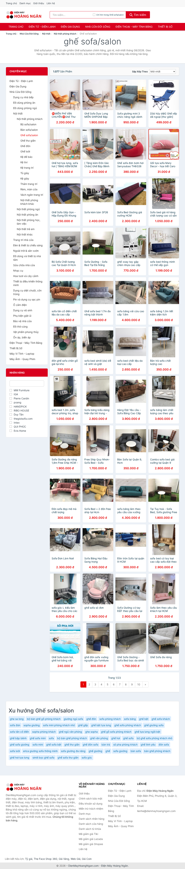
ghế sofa (128, 738)
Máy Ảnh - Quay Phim (22, 359)
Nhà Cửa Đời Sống (97, 26)
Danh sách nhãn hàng (91, 818)
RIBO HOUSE (21, 410)
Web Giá (75, 858)
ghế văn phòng (99, 738)
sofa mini (38, 744)
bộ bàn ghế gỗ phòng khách (44, 718)
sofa (51, 738)
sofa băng (130, 718)
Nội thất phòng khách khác (29, 202)
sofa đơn (15, 725)
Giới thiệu (38, 3)
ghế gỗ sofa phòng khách (116, 731)
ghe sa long (17, 718)
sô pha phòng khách (125, 744)
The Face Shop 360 (45, 858)
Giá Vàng (64, 858)
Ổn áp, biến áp (22, 337)
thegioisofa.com (23, 418)
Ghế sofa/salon (29, 135)
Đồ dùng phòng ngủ (25, 108)
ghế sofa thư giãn (68, 757)
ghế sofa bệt (53, 744)
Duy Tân (18, 414)
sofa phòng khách (110, 718)
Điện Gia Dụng (70, 26)
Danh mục (25, 3)
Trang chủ (11, 3)
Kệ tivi (23, 162)
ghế (108, 751)
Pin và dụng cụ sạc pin (26, 299)
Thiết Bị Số (165, 26)
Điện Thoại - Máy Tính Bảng (134, 26)
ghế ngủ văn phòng (70, 731)
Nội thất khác (25, 234)
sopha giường (31, 725)
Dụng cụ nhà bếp (23, 97)
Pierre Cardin (21, 398)
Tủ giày (24, 173)
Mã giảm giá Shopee (91, 844)
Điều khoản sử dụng (90, 803)
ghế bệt (143, 718)
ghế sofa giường (19, 744)
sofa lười (15, 751)
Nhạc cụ (18, 270)
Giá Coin (87, 858)
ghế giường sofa (154, 725)
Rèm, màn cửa (28, 189)
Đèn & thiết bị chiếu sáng (28, 245)
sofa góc (87, 757)
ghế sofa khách (161, 718)
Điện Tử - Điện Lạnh (42, 26)
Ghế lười (25, 151)
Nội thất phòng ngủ (28, 209)
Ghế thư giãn (28, 140)
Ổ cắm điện (20, 304)
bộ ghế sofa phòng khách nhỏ (154, 738)
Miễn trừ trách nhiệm (91, 808)
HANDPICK (20, 406)
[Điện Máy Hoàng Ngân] (24, 787)
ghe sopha (91, 731)
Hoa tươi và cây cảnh (25, 276)
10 (138, 684)
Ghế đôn (25, 146)
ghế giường (95, 751)
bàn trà (106, 744)
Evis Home (20, 430)
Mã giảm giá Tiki (88, 833)
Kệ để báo (26, 156)
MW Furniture (21, 390)
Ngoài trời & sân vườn (26, 250)
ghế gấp (83, 725)
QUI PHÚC (20, 426)
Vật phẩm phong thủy (26, 331)
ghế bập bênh (18, 738)
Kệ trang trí (26, 167)
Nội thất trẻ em (26, 229)
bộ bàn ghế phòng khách (72, 738)
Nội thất (46, 33)
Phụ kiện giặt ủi (22, 315)
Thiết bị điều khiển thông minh (27, 283)
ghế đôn (91, 718)
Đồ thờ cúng (20, 326)
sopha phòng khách (44, 731)
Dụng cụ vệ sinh (22, 310)
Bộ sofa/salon (28, 124)
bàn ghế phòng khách (157, 751)
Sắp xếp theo (140, 71)
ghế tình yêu (148, 744)
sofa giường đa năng (73, 751)
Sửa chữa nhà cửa (24, 265)
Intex (17, 422)
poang (17, 402)
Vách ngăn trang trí (31, 194)
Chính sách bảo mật (90, 798)
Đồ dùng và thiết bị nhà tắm (27, 258)
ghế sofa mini (38, 738)
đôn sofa (164, 744)
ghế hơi (115, 738)
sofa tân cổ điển (19, 731)
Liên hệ (51, 3)
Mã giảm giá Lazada (91, 838)
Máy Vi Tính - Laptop (22, 353)
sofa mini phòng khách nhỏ (59, 725)
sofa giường (120, 751)
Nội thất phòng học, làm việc (28, 221)
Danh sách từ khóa (90, 828)
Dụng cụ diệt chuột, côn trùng (27, 292)
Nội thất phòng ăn (27, 214)
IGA (16, 394)
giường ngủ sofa (73, 718)
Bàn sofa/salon (29, 129)
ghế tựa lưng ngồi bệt (147, 731)
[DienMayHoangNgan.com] (24, 14)
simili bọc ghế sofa (43, 757)
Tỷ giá (28, 858)
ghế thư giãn (71, 744)
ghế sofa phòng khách (127, 725)
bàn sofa (136, 751)
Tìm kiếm (139, 15)
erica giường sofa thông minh (40, 751)
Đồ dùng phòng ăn (24, 102)
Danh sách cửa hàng (91, 823)
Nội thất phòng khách (65, 33)
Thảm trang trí (28, 183)
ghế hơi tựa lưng (19, 757)
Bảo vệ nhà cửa (22, 321)
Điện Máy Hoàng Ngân (114, 865)
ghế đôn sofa (90, 744)
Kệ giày (24, 178)
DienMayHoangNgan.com (83, 865)
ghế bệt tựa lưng (101, 725)
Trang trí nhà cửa (23, 239)
